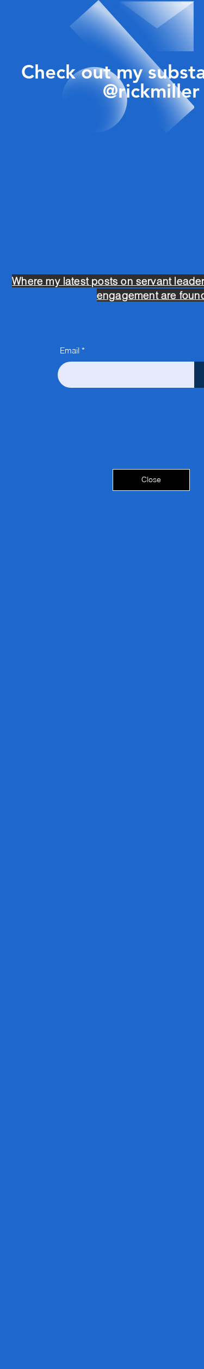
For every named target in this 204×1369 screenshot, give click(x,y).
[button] (151, 480)
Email (69, 350)
